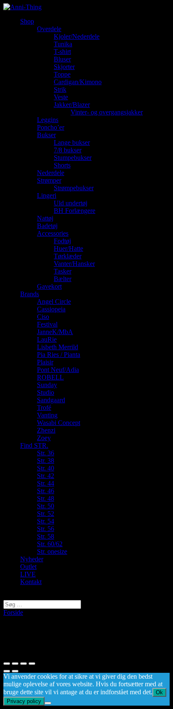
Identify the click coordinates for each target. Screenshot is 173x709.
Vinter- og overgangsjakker (107, 112)
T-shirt (62, 51)
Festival (47, 324)
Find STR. (34, 445)
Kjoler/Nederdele (77, 36)
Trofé (44, 407)
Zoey (44, 437)
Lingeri (46, 195)
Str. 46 (45, 490)
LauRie (47, 339)
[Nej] (48, 703)
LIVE (28, 574)
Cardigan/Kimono (78, 81)
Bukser (46, 134)
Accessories (52, 233)
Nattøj (45, 218)
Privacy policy (24, 701)
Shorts (62, 165)
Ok (159, 692)
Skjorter (64, 66)
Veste (61, 97)
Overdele (49, 28)
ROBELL (50, 377)
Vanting (47, 415)
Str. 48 (45, 498)
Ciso (43, 316)
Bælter (62, 278)
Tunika (63, 44)
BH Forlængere (74, 210)
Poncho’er (50, 127)
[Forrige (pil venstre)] (6, 671)
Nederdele (50, 172)
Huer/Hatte (68, 248)
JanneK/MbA (55, 331)
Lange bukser (72, 142)
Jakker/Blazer (72, 104)
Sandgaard (51, 400)
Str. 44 (45, 483)
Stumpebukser (73, 157)
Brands (29, 293)
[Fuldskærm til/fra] (23, 663)
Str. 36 (45, 453)
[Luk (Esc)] (6, 663)
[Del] (15, 663)
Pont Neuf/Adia (58, 369)
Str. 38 (45, 460)
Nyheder (31, 559)
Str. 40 (45, 468)
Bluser (62, 59)
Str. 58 (45, 536)
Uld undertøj (70, 203)
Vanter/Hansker (74, 263)
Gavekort (49, 286)
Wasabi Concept (58, 422)
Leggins (47, 119)
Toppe (62, 74)
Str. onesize (52, 551)
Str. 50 (45, 506)
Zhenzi (46, 430)
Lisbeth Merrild (57, 347)
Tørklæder (67, 256)
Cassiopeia (51, 309)
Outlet (28, 566)
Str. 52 (45, 513)
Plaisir (45, 362)
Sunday (47, 384)
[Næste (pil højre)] (15, 671)
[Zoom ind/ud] (32, 663)
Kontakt (31, 581)
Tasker (62, 271)
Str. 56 (45, 528)
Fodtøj (62, 240)
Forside (13, 612)
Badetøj (47, 225)
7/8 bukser (67, 150)
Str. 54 (45, 521)
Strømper (49, 180)
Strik (60, 89)
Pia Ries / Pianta (58, 354)
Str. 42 (45, 475)
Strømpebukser (74, 187)
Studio (45, 392)
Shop (27, 21)
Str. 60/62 (50, 543)
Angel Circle (54, 301)
